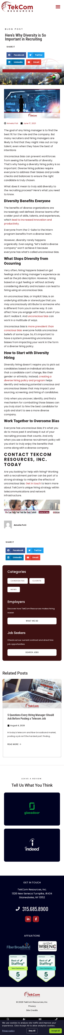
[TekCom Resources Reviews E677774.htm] (32, 808)
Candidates (18, 581)
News (14, 589)
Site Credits (32, 1010)
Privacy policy (8, 1031)
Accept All (55, 1031)
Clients (36, 581)
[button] (58, 6)
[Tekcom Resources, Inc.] (32, 845)
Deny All (32, 1031)
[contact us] (32, 513)
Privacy (32, 1006)
